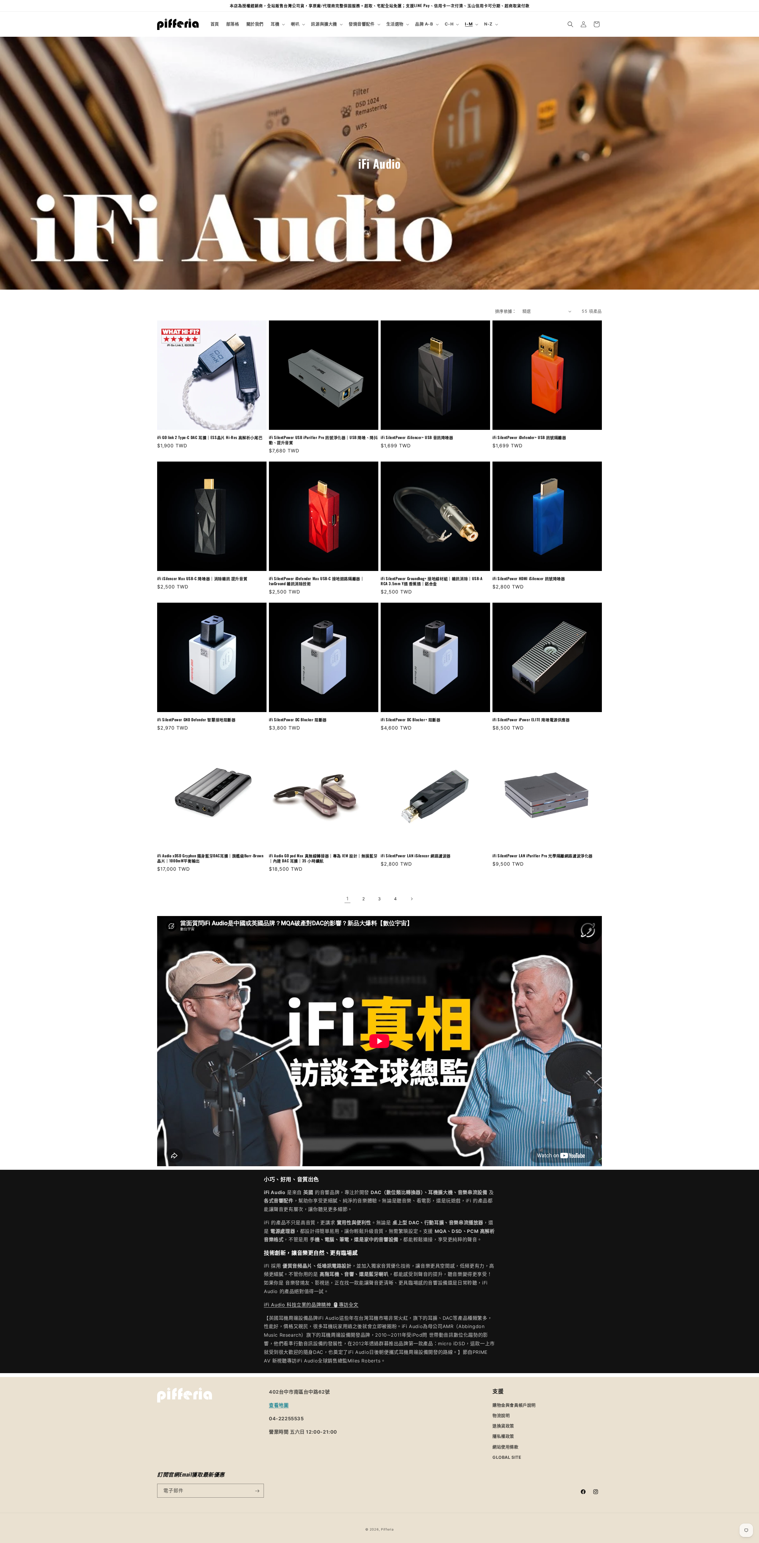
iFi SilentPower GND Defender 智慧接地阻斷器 (196, 719)
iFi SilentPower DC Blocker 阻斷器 (298, 719)
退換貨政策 (503, 1425)
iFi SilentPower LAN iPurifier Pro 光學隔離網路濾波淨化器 (542, 855)
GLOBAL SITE (507, 1456)
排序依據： (505, 311)
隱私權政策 (503, 1436)
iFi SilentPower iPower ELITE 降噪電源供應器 (531, 719)
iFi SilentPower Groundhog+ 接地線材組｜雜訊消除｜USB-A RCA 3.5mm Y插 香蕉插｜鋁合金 (432, 581)
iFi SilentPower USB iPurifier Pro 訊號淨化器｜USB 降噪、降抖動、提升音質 (323, 440)
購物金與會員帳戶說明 (514, 1404)
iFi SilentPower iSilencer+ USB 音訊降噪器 (417, 437)
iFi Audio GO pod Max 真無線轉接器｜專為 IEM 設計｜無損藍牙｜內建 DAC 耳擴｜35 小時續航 (323, 858)
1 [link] (347, 898)
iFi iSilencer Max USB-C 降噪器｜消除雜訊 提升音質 (202, 578)
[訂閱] (257, 1491)
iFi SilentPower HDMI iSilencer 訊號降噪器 (528, 578)
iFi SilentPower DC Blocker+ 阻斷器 (411, 719)
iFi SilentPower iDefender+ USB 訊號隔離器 (529, 437)
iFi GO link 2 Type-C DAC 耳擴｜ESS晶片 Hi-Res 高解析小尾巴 (209, 437)
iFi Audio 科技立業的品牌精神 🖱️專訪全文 (311, 1305)
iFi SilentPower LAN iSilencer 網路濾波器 (416, 855)
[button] (277, 24)
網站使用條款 (505, 1446)
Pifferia (387, 1529)
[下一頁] (411, 898)
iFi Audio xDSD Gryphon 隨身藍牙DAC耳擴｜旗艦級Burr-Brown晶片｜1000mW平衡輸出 (210, 858)
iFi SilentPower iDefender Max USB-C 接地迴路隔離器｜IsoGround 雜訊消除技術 (316, 581)
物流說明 (501, 1415)
